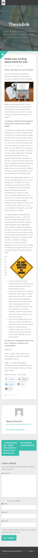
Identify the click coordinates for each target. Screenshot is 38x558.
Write (7, 395)
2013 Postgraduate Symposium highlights (27, 444)
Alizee (31, 551)
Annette (20, 66)
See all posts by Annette (15, 430)
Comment (7, 473)
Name (5, 504)
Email (5, 512)
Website (6, 521)
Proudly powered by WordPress (12, 551)
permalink (15, 395)
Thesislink (19, 24)
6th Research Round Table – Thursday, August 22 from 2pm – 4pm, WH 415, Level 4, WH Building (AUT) (10, 448)
